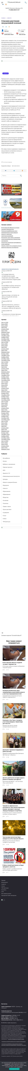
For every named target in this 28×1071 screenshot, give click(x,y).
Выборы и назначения (9, 464)
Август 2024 (4, 362)
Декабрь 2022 (5, 395)
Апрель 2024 (5, 368)
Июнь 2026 (4, 325)
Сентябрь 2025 (5, 340)
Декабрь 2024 (5, 355)
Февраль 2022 (5, 411)
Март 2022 (4, 409)
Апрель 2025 (5, 349)
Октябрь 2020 (5, 437)
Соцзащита (6, 512)
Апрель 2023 (5, 388)
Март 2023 (4, 390)
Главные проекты (7, 467)
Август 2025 (4, 342)
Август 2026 (4, 322)
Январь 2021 (4, 433)
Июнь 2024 (4, 365)
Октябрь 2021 (5, 418)
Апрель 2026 (5, 329)
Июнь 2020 (4, 444)
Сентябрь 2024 (5, 360)
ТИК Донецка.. (6, 521)
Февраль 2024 (5, 372)
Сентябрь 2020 (5, 439)
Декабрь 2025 (5, 335)
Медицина (6, 485)
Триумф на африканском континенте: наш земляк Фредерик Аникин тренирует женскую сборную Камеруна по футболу (14, 808)
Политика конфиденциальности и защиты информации (14, 1041)
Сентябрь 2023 (5, 380)
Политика (5, 503)
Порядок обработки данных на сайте (16, 1039)
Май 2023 (4, 386)
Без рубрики (6, 458)
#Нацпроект (4, 882)
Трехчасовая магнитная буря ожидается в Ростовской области (13, 837)
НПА (2, 891)
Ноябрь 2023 (5, 377)
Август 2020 (4, 441)
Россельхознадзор (7, 162)
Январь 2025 (5, 353)
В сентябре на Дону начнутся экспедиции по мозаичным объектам (11, 287)
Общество (5, 497)
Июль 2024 (4, 363)
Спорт (4, 515)
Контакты (3, 889)
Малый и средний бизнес (10, 482)
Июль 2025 (4, 344)
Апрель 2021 (4, 428)
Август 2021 (4, 421)
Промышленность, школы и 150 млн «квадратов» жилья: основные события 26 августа (11, 306)
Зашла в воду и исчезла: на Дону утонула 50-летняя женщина (10, 296)
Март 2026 (4, 330)
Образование (6, 491)
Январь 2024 (5, 373)
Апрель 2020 (5, 446)
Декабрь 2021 (5, 414)
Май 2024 (4, 367)
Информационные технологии (11, 476)
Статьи (4, 518)
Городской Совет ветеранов (8, 895)
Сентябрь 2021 (5, 419)
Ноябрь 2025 (5, 337)
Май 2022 (4, 406)
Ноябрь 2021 (4, 416)
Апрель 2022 (5, 408)
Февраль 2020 (5, 449)
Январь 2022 (5, 413)
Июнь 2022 (4, 405)
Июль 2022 (4, 403)
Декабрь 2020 (5, 434)
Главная (3, 880)
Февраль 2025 (5, 352)
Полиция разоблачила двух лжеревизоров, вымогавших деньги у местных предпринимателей (14, 692)
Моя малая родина (6, 893)
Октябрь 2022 (5, 398)
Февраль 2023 (5, 391)
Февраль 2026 (5, 332)
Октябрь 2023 (5, 378)
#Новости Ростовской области (10, 269)
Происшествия (7, 509)
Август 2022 (4, 401)
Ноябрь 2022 (5, 396)
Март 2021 (4, 429)
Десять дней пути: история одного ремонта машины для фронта (13, 778)
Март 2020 (4, 447)
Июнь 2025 (4, 345)
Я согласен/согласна (14, 1068)
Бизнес (5, 461)
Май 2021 (4, 426)
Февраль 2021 (5, 431)
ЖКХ (4, 470)
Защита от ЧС (6, 473)
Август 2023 (4, 381)
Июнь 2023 (4, 385)
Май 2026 (4, 327)
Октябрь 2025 (5, 339)
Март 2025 (4, 350)
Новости (5, 73)
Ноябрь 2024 (5, 357)
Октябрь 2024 (5, 358)
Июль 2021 (4, 423)
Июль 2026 (4, 324)
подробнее (7, 1064)
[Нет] (26, 1066)
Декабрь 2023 (5, 375)
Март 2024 (4, 370)
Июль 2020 (4, 442)
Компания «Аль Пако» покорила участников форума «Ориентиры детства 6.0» (10, 239)
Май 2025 (4, 347)
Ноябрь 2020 (5, 436)
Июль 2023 (4, 383)
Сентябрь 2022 (5, 400)
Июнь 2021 (4, 424)
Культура (5, 479)
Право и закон (7, 506)
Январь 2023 (5, 393)
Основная (5, 500)
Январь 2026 (5, 334)
